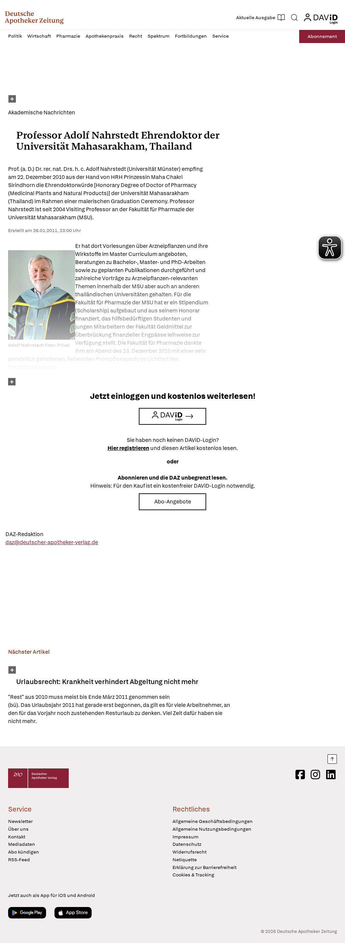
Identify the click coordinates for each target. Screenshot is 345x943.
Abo (322, 36)
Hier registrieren (128, 448)
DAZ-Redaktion (24, 534)
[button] (34, 17)
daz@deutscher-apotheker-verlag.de (51, 542)
